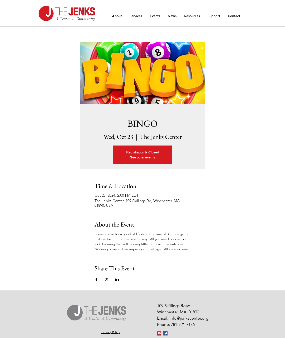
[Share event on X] (107, 279)
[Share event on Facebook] (96, 279)
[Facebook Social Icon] (165, 333)
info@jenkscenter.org (188, 318)
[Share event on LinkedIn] (117, 279)
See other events (142, 157)
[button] (117, 16)
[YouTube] (159, 333)
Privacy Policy (110, 332)
